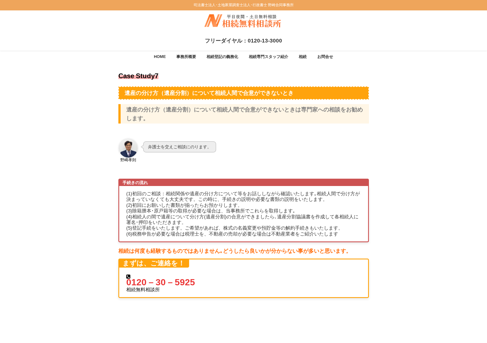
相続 (303, 57)
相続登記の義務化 (222, 57)
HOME (160, 57)
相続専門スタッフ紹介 (268, 57)
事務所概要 (186, 57)
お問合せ (325, 57)
